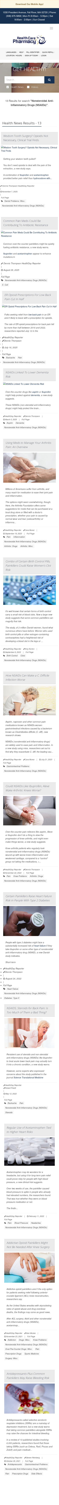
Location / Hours (14, 55)
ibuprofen (24, 174)
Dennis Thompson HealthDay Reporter (22, 263)
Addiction (12, 1339)
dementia (35, 395)
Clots (23, 655)
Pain (20, 357)
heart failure (40, 945)
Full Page (5, 197)
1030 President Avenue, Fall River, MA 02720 (25, 12)
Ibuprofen (8, 253)
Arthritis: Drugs (10, 546)
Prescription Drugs (13, 1353)
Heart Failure (12, 988)
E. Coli (5, 284)
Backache (10, 357)
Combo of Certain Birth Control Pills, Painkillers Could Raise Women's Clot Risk (28, 566)
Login (43, 55)
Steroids (9, 1112)
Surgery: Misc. (11, 1358)
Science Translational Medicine (28, 1077)
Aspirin (10, 422)
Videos (34, 86)
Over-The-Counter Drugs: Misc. (18, 1349)
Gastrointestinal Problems (18, 766)
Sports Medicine (32, 1353)
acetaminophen (41, 174)
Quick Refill (48, 52)
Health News (17, 86)
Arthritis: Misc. (26, 546)
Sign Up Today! (31, 55)
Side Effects (36, 1473)
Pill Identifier (32, 52)
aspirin (35, 391)
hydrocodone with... (42, 178)
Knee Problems (20, 876)
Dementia (20, 422)
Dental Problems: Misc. (15, 201)
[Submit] (49, 79)
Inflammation (19, 536)
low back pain (34, 314)
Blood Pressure (21, 1222)
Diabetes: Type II (11, 998)
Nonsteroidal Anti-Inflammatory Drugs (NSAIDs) (23, 205)
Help (21, 52)
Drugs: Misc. (24, 1339)
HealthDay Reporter (13, 337)
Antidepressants (15, 1464)
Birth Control (12, 655)
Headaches (36, 1222)
